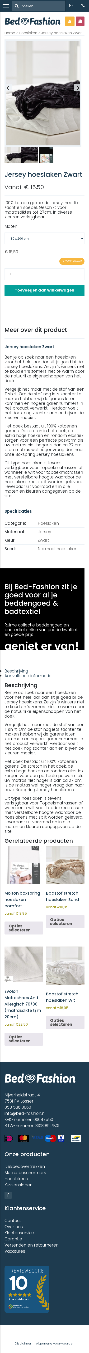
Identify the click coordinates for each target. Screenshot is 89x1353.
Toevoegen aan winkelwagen (44, 290)
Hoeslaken (28, 32)
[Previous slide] (8, 87)
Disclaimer (23, 1343)
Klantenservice (19, 1233)
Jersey (44, 532)
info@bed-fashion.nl (25, 1113)
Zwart (43, 540)
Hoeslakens (16, 1179)
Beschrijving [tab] (16, 671)
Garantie (13, 1239)
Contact (13, 1220)
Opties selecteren (20, 928)
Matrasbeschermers (25, 1172)
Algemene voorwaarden (55, 1343)
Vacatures (15, 1251)
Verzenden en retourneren (32, 1245)
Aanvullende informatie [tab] (28, 676)
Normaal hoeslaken (57, 549)
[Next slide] (77, 87)
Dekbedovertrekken (25, 1166)
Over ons (14, 1227)
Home (10, 32)
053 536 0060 (18, 1107)
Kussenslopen (19, 1185)
